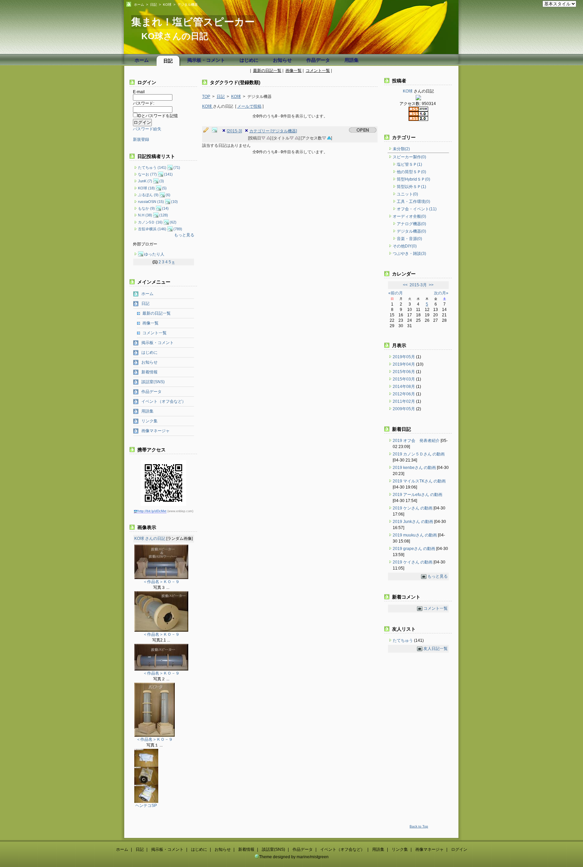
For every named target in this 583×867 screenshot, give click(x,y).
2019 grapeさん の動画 (414, 548)
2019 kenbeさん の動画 (414, 467)
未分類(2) (401, 149)
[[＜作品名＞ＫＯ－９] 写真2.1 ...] (161, 630)
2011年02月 (404, 401)
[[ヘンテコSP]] (146, 801)
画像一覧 (293, 70)
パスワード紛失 (147, 129)
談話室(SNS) (153, 381)
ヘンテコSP (146, 805)
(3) (161, 181)
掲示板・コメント (206, 60)
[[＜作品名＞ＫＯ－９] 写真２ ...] (161, 669)
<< (405, 285)
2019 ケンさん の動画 (413, 508)
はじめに (249, 60)
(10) (174, 202)
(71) (176, 167)
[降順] (263, 137)
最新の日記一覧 (267, 70)
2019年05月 (404, 356)
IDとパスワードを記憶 (157, 115)
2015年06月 (404, 371)
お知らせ (282, 60)
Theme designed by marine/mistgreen (294, 857)
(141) (168, 174)
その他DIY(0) (405, 246)
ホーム (139, 4)
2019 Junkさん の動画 (413, 521)
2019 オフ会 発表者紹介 (416, 440)
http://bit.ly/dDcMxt (152, 511)
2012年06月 (404, 394)
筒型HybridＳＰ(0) (413, 179)
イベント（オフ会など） (163, 401)
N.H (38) (145, 215)
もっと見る (184, 235)
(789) (177, 229)
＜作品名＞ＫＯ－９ (161, 581)
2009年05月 (404, 408)
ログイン (459, 849)
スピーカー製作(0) (409, 157)
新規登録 (141, 139)
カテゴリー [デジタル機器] (273, 131)
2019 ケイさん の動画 (413, 562)
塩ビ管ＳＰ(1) (409, 164)
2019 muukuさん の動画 (415, 535)
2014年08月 (404, 386)
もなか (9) (146, 208)
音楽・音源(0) (409, 238)
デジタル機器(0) (411, 231)
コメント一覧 (318, 70)
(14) (165, 208)
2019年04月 (404, 364)
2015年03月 (404, 379)
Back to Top (419, 826)
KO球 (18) (146, 188)
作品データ (318, 60)
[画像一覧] (216, 130)
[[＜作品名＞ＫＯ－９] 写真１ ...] (154, 735)
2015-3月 (418, 285)
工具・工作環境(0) (413, 201)
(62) (173, 222)
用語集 (351, 60)
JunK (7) (145, 181)
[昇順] (268, 137)
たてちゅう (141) (152, 167)
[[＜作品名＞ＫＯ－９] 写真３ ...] (161, 577)
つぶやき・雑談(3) (409, 253)
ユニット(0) (407, 194)
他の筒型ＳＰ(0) (411, 171)
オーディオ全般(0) (409, 216)
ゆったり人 (154, 254)
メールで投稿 (249, 106)
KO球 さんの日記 (149, 538)
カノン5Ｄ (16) (150, 222)
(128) (163, 215)
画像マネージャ (155, 430)
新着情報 (149, 372)
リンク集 (149, 421)
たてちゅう (403, 640)
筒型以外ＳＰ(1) (411, 186)
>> (431, 285)
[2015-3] (234, 131)
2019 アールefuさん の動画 (417, 494)
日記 (153, 4)
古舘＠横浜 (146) (152, 229)
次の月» (441, 293)
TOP (206, 96)
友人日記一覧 (435, 648)
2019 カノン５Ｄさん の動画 (419, 454)
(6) (168, 195)
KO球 (167, 4)
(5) (164, 188)
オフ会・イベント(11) (417, 209)
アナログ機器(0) (411, 223)
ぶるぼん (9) (148, 195)
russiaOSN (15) (151, 202)
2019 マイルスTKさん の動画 (419, 481)
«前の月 (395, 293)
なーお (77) (147, 174)
